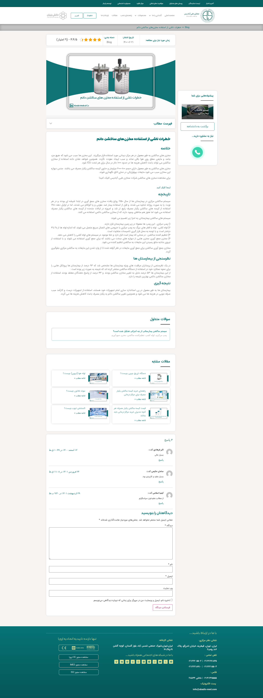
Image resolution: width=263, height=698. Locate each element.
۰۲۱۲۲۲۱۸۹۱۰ (194, 666)
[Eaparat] (127, 662)
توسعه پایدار (107, 3)
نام (170, 564)
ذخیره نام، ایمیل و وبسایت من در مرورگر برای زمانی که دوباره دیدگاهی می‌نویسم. (131, 600)
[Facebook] (171, 662)
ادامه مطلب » (140, 378)
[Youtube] (160, 662)
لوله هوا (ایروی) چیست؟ (74, 373)
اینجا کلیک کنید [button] (163, 187)
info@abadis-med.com (205, 689)
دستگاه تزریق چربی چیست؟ (133, 373)
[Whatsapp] (155, 662)
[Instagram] (138, 662)
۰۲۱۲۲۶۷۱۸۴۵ (210, 660)
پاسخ (161, 460)
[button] (89, 15)
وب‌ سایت (168, 588)
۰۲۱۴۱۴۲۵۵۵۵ (210, 678)
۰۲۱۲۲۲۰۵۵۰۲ (194, 660)
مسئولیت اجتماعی (123, 3)
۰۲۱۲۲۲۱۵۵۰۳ (210, 666)
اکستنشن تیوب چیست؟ (74, 408)
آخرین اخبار (210, 3)
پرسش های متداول (175, 3)
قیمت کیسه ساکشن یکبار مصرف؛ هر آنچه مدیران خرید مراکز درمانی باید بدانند (130, 412)
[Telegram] (149, 662)
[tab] (111, 331)
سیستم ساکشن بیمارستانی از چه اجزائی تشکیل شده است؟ (140, 331)
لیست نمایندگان (194, 3)
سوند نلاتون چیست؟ (75, 391)
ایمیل (169, 576)
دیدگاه (169, 526)
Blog (187, 27)
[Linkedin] (144, 662)
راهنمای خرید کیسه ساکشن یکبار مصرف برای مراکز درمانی (131, 392)
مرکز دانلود (140, 3)
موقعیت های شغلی (156, 3)
